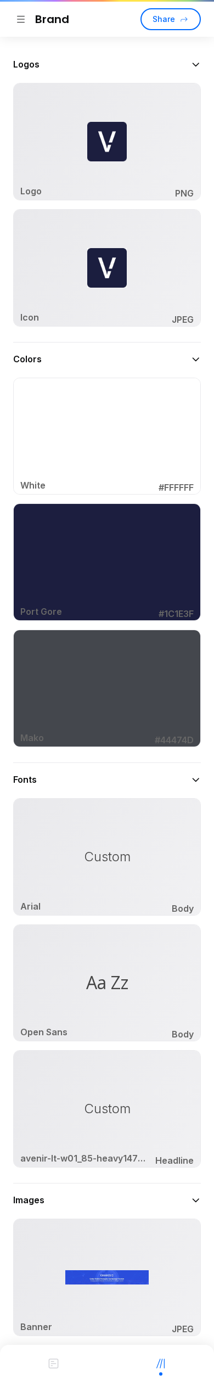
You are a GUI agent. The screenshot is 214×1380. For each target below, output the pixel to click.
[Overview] (53, 1362)
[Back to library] (21, 19)
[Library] (160, 1362)
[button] (107, 64)
